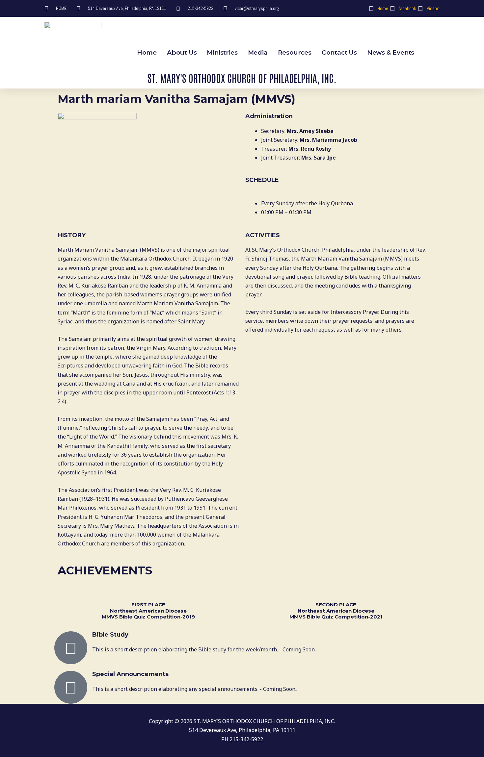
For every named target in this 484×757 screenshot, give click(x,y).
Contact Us (339, 52)
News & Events (390, 52)
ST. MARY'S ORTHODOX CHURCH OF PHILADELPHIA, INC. (242, 77)
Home (147, 52)
